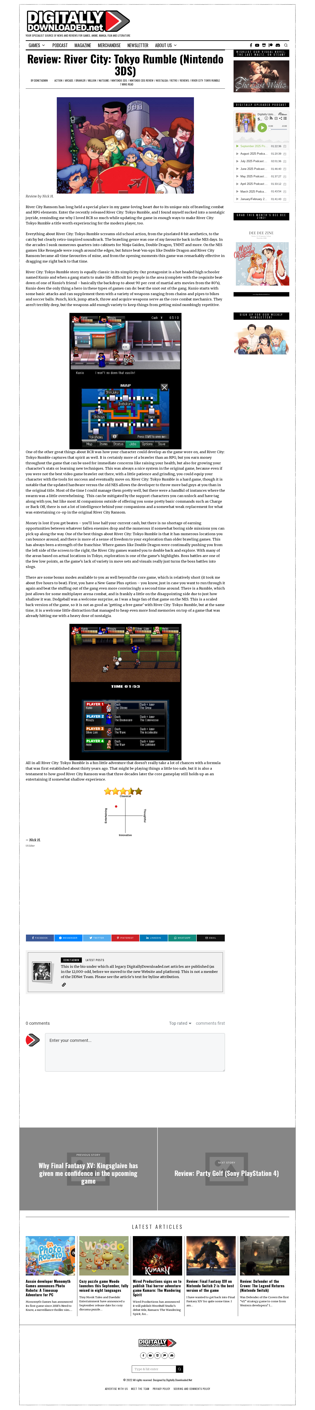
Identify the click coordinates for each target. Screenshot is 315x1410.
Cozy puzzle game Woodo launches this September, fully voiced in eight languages (103, 1285)
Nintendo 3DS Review (141, 80)
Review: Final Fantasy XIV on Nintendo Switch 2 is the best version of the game (210, 1285)
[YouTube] (257, 45)
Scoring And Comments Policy (192, 1389)
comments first (210, 1023)
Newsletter (138, 45)
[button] (179, 1369)
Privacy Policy (161, 1389)
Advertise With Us (116, 1389)
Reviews (184, 80)
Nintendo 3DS (119, 80)
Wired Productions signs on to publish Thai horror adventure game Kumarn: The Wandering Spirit (157, 1287)
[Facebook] (251, 45)
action (58, 80)
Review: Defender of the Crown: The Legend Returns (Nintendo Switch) (262, 1285)
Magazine (83, 45)
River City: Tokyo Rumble (206, 80)
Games (34, 45)
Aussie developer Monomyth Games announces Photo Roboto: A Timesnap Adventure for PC (48, 1287)
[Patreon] (271, 45)
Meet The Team (140, 1389)
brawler (81, 80)
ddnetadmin (41, 80)
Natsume (104, 80)
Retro (173, 80)
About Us (163, 45)
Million (92, 80)
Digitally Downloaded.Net (179, 1380)
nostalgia (162, 80)
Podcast (60, 45)
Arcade (69, 80)
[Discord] (277, 45)
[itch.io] (264, 45)
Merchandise (109, 45)
